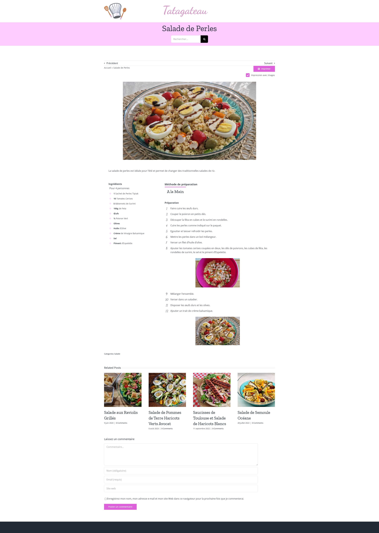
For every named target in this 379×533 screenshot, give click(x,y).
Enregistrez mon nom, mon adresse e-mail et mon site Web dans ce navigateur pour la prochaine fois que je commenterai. (175, 498)
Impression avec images (263, 75)
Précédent (112, 63)
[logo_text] (185, 6)
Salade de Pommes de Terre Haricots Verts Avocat (165, 418)
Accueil (107, 67)
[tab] (175, 191)
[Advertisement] (133, 269)
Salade (117, 353)
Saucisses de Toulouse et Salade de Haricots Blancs (209, 418)
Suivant (268, 63)
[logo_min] (115, 4)
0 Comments (121, 423)
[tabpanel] (217, 198)
